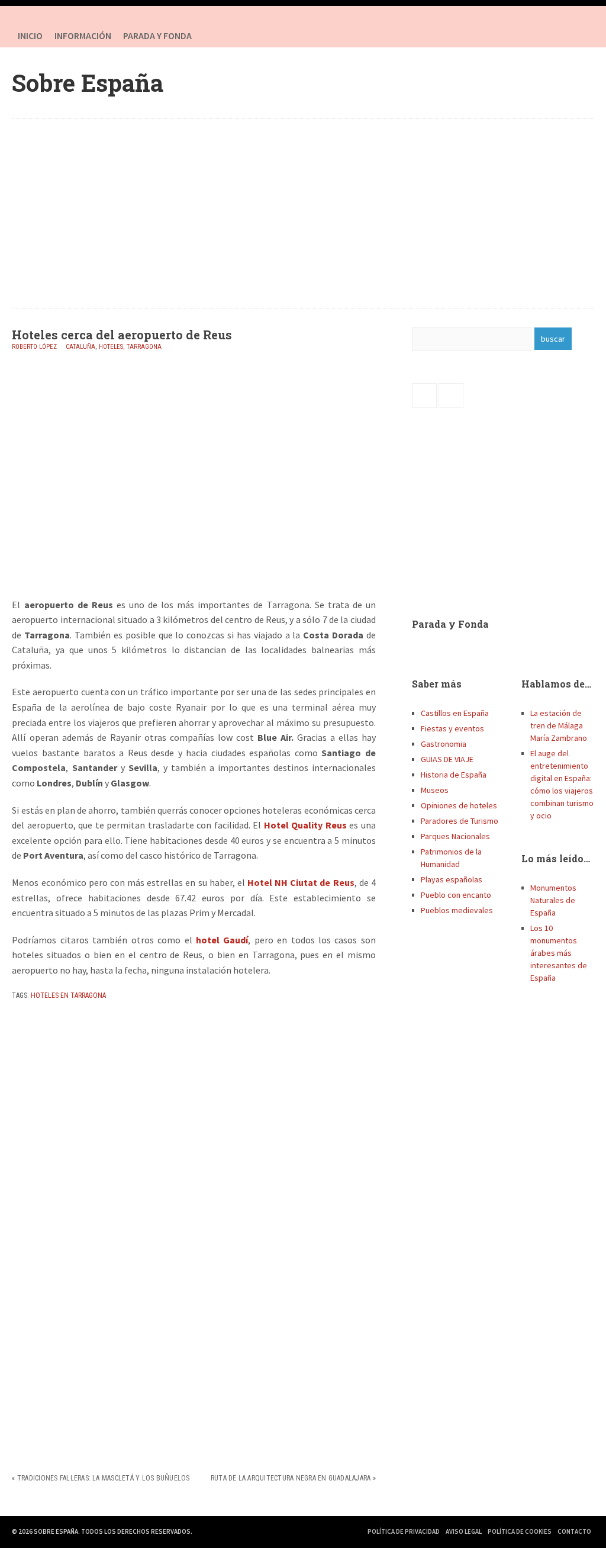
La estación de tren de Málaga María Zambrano (558, 725)
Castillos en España (455, 713)
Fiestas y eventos (452, 728)
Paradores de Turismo (459, 820)
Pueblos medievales (457, 910)
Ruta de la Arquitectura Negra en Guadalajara (291, 1478)
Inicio (30, 35)
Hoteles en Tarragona (68, 995)
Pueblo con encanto (456, 894)
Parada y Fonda (450, 624)
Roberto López (34, 347)
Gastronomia (443, 743)
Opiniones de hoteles (459, 805)
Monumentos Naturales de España (553, 900)
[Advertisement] (303, 214)
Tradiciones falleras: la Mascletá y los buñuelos (103, 1478)
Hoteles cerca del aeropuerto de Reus (122, 334)
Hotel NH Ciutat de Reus (300, 882)
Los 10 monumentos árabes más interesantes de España (558, 953)
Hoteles (111, 347)
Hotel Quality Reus (305, 825)
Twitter (582, 35)
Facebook (558, 35)
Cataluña (80, 347)
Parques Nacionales (455, 836)
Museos (435, 790)
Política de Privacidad (404, 1531)
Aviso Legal (464, 1531)
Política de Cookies (520, 1531)
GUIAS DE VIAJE (447, 759)
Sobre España (87, 82)
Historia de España (453, 774)
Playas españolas (451, 879)
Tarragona (144, 347)
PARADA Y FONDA (157, 35)
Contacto (574, 1531)
